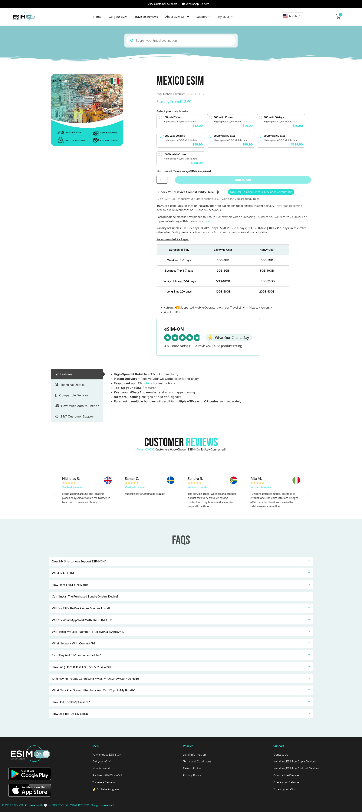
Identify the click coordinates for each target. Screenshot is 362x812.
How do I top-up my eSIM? (70, 713)
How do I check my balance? (71, 702)
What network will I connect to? (73, 643)
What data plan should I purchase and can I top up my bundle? (93, 690)
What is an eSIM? (63, 573)
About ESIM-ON (175, 16)
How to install (101, 768)
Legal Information (194, 754)
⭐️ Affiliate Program (105, 789)
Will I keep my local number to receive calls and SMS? (88, 631)
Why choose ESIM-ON (107, 754)
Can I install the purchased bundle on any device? (85, 596)
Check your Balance (286, 782)
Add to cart (243, 180)
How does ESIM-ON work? (70, 584)
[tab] (77, 374)
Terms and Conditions (197, 761)
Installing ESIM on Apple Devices (294, 761)
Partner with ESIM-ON (107, 775)
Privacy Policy (192, 775)
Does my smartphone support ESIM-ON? (79, 561)
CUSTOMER (181, 442)
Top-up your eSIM (284, 789)
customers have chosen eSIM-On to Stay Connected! (181, 449)
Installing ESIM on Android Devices (296, 768)
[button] (55, 494)
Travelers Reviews (146, 16)
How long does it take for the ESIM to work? (82, 667)
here (207, 221)
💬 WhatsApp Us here (195, 3)
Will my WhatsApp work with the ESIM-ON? (82, 620)
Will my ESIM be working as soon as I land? (81, 608)
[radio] (180, 121)
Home (97, 16)
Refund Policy (192, 768)
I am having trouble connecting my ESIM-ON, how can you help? (95, 678)
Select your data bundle (172, 111)
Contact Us (280, 754)
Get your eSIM (118, 16)
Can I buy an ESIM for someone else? (76, 655)
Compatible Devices (286, 775)
